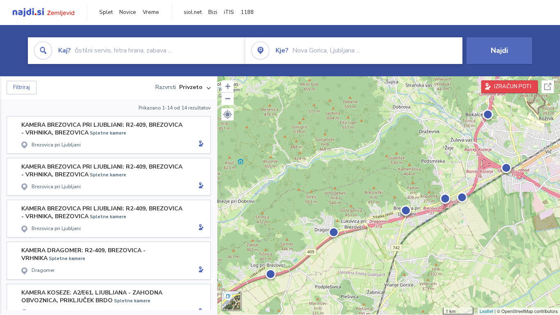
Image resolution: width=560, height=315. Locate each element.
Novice (127, 12)
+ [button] (227, 86)
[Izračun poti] (199, 144)
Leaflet (486, 311)
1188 (247, 12)
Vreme (151, 12)
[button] (227, 114)
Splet (106, 12)
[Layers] (231, 301)
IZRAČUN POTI (512, 86)
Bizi (212, 12)
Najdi (499, 50)
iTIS (229, 12)
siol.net (193, 12)
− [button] (227, 99)
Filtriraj (21, 87)
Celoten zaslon (548, 86)
